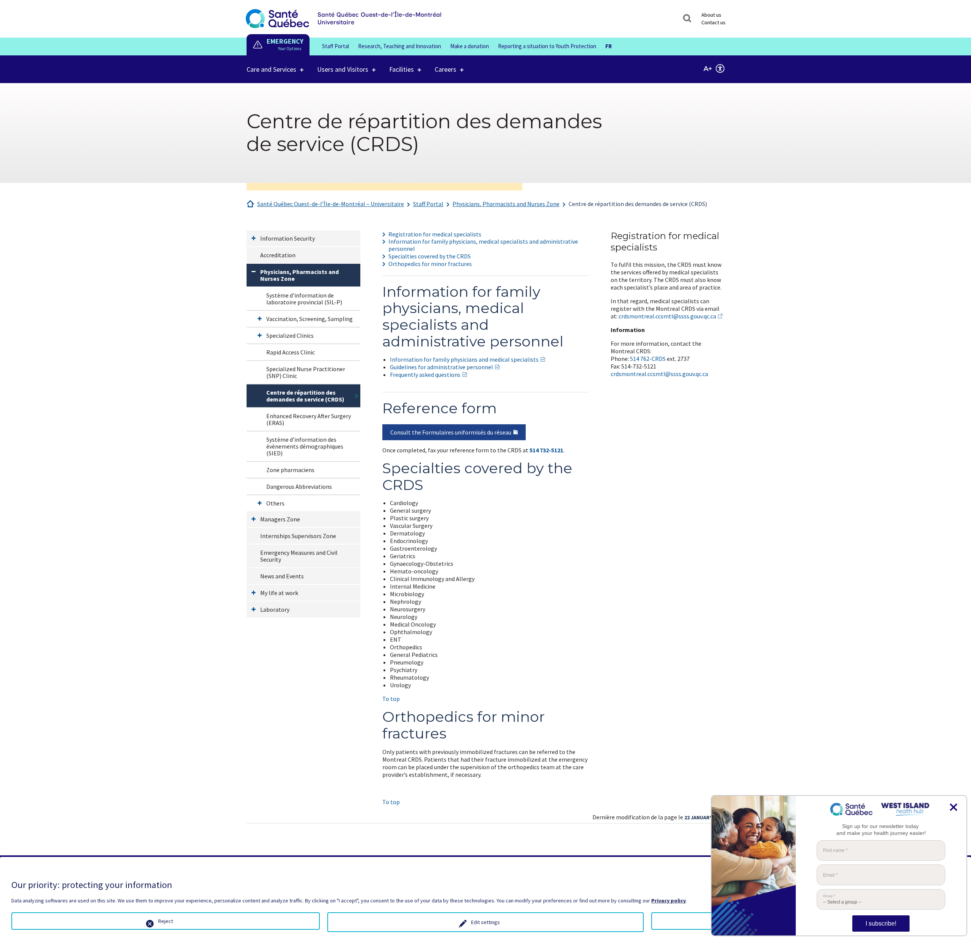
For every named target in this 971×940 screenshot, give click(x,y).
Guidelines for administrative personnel (441, 367)
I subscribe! (881, 923)
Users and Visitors (342, 69)
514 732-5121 (546, 450)
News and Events (282, 576)
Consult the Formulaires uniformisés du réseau (450, 432)
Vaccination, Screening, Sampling (309, 319)
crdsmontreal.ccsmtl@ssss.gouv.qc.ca (667, 316)
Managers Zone (280, 519)
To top (391, 698)
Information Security (287, 238)
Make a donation (469, 46)
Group (829, 896)
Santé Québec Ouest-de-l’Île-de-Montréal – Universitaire (330, 204)
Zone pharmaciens (290, 470)
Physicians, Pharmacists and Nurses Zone (506, 204)
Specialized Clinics (290, 335)
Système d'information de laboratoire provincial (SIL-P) (304, 298)
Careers (445, 69)
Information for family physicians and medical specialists (464, 359)
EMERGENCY (285, 41)
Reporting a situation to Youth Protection (547, 46)
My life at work (279, 593)
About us (711, 14)
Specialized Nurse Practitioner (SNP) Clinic (305, 372)
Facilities (401, 69)
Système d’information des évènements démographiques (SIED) (304, 446)
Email (830, 875)
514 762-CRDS (648, 358)
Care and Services (271, 69)
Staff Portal (335, 46)
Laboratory (274, 609)
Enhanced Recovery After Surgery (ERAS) (308, 419)
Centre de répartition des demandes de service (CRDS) (638, 204)
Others (275, 503)
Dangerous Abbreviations (299, 486)
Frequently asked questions (425, 374)
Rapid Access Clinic (290, 352)
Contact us (713, 22)
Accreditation (277, 255)
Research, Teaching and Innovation (399, 46)
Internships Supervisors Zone (298, 536)
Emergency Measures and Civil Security (299, 556)
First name (835, 850)
